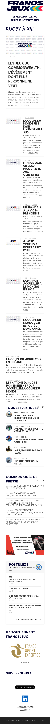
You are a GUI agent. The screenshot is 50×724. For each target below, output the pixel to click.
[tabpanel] (25, 650)
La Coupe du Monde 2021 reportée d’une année (32, 324)
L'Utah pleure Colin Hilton (26, 462)
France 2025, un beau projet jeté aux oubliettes (32, 169)
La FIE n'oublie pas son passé (28, 451)
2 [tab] (23, 662)
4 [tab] (26, 662)
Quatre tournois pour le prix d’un (32, 246)
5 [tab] (28, 662)
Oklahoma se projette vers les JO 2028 (28, 430)
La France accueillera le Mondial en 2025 (32, 285)
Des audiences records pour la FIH (28, 441)
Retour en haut (38, 720)
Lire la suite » (24, 105)
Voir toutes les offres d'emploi (28, 619)
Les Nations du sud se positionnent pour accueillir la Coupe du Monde (23, 387)
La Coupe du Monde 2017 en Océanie (23, 360)
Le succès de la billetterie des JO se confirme (26, 418)
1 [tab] (21, 662)
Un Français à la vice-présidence (32, 210)
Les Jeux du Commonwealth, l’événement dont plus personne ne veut (24, 74)
